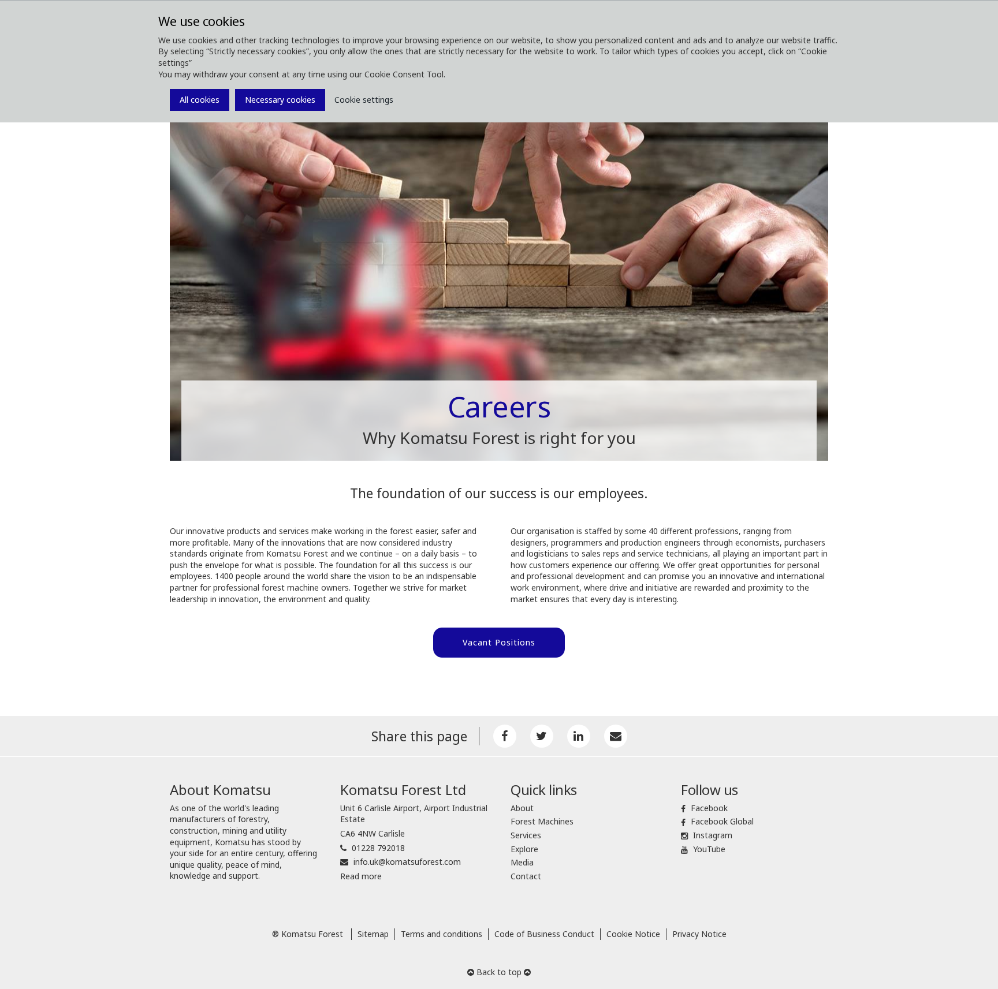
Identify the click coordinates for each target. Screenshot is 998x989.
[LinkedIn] (578, 736)
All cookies (199, 99)
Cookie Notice (633, 933)
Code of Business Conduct (544, 933)
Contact (526, 876)
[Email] (615, 736)
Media (522, 862)
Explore (524, 849)
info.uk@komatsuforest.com (407, 861)
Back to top (499, 971)
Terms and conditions (441, 933)
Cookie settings (363, 99)
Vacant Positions (499, 642)
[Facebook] (504, 736)
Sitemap (373, 933)
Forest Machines (542, 821)
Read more (361, 876)
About (522, 808)
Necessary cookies (280, 99)
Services (526, 835)
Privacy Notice (699, 933)
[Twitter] (541, 736)
